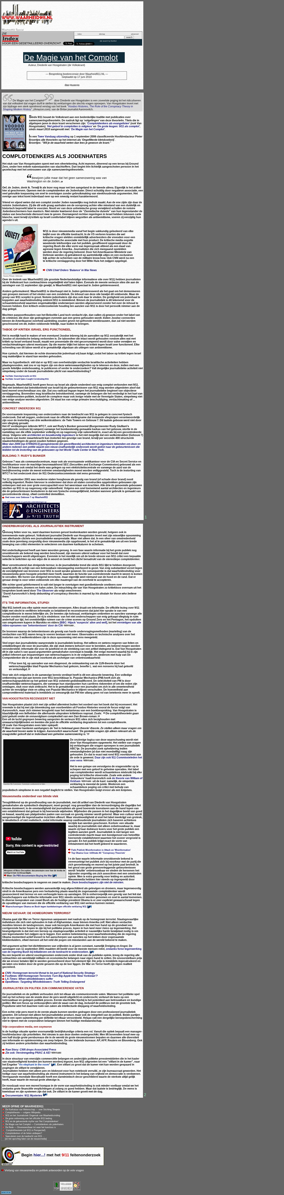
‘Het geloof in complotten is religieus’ (69, 126)
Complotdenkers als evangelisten (108, 123)
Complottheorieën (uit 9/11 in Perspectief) (25, 1130)
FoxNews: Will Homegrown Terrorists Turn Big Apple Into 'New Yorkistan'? (51, 975)
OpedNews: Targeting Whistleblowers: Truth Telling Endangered (45, 981)
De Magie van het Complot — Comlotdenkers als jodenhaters (34, 1124)
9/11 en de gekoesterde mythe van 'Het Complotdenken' (31, 1121)
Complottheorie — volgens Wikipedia (22, 1112)
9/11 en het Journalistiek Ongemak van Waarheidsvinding (32, 1115)
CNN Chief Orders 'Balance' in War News (71, 270)
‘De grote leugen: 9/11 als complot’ (118, 126)
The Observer (45, 590)
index (80, 34)
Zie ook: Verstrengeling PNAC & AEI (28, 1052)
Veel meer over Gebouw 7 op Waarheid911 (26, 497)
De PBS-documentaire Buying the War (32, 875)
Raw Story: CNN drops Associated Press (30, 1049)
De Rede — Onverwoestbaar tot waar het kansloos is (30, 1127)
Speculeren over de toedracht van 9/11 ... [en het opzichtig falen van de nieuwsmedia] (24, 1137)
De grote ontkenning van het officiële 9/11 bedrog (28, 1118)
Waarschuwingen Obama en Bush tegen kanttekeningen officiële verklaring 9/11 (46, 906)
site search (104, 41)
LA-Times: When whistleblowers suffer (29, 978)
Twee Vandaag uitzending (54, 136)
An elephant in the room (34, 1064)
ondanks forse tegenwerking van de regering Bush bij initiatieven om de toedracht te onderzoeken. (72, 950)
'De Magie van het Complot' (88, 129)
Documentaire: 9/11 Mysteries (23, 1095)
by (112, 41)
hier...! (39, 1155)
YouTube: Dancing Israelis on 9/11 (20, 376)
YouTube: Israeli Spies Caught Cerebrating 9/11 (27, 379)
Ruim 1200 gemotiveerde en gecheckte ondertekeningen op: (24, 502)
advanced (135, 34)
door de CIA (55, 625)
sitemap (102, 34)
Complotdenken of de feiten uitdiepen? (23, 1133)
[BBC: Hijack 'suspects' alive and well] (83, 622)
